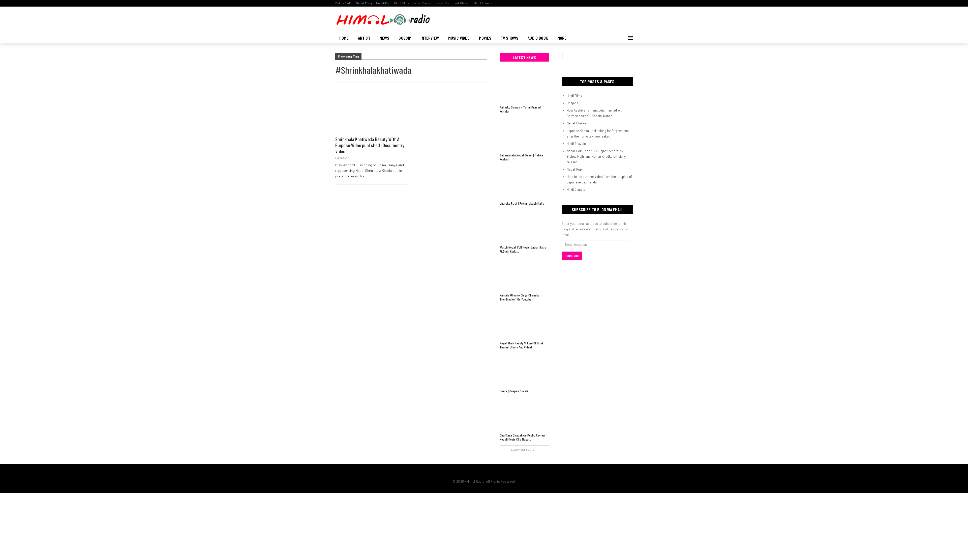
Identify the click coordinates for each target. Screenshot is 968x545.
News (384, 38)
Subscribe (572, 256)
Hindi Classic (461, 3)
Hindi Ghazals (483, 3)
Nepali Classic (422, 3)
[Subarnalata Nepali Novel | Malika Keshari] (524, 134)
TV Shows (509, 38)
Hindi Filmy (401, 3)
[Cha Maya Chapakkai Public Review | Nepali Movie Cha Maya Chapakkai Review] (524, 413)
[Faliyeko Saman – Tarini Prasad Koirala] (524, 86)
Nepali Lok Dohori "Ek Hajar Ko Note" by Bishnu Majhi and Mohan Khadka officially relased (596, 156)
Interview (429, 38)
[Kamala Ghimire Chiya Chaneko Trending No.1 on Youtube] (524, 274)
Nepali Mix (442, 3)
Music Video (459, 38)
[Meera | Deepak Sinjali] (524, 369)
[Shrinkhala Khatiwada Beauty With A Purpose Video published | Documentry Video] (371, 112)
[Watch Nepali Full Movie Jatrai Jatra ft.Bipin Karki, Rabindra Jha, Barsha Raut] (524, 226)
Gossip (405, 38)
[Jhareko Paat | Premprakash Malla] (524, 182)
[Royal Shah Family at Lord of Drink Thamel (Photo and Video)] (524, 322)
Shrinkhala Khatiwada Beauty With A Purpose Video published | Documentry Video (369, 145)
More (562, 38)
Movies (485, 38)
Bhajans (572, 103)
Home (344, 38)
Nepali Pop (383, 3)
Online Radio (343, 3)
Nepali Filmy (364, 3)
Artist (364, 38)
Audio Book (538, 38)
